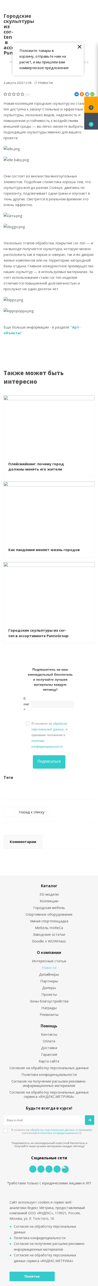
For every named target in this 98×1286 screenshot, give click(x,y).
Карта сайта (49, 1061)
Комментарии (23, 841)
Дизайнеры (49, 974)
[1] (5, 94)
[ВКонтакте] (76, 94)
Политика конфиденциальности (49, 1074)
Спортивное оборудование (49, 914)
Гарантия (49, 1054)
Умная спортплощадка (49, 921)
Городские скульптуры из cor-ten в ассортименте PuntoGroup (38, 633)
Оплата (49, 1041)
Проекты (49, 994)
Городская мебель (49, 907)
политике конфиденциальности (61, 1133)
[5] (22, 94)
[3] (14, 94)
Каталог (49, 885)
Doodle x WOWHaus (49, 941)
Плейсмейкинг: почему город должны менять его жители (36, 466)
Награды (49, 1007)
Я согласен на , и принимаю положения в (49, 735)
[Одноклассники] (82, 94)
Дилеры (49, 987)
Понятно (32, 1276)
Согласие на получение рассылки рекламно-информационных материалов (49, 1083)
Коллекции (49, 900)
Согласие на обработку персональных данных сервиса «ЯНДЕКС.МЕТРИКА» (49, 1094)
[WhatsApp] (92, 94)
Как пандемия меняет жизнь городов (44, 549)
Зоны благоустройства (49, 1001)
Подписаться (49, 761)
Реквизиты (49, 1014)
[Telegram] (87, 94)
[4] (18, 94)
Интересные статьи (49, 960)
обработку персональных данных (52, 1130)
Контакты (49, 1034)
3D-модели (49, 894)
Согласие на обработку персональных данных (49, 1067)
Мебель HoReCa (49, 927)
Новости (49, 967)
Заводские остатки (49, 934)
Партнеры (49, 981)
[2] (9, 94)
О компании (49, 952)
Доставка (49, 1047)
